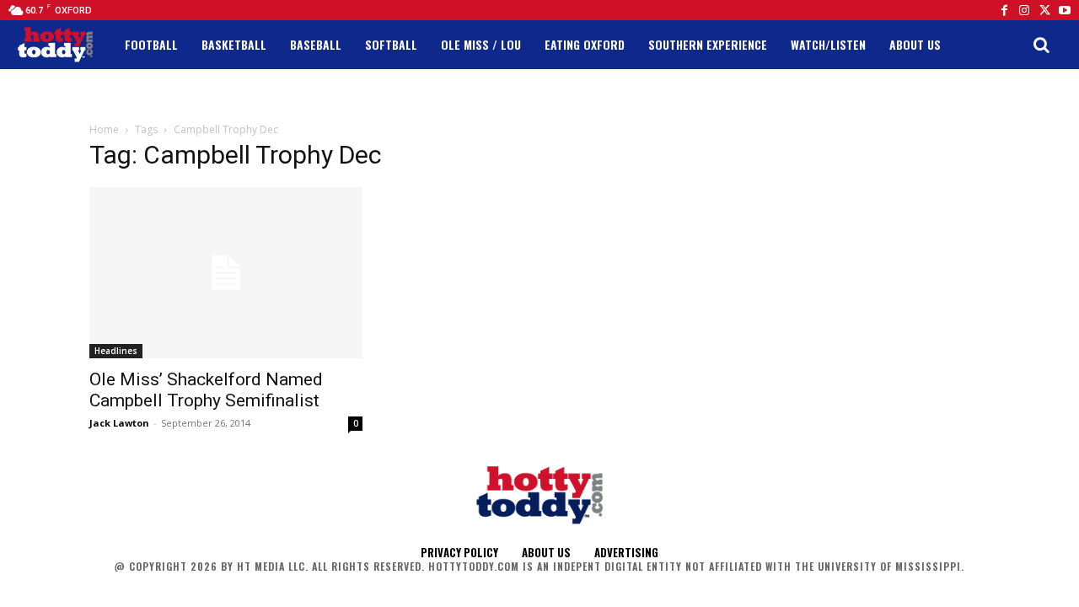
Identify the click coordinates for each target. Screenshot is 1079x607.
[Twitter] (1044, 10)
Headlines (115, 351)
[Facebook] (1004, 10)
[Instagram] (1024, 10)
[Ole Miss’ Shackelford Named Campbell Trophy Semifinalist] (225, 272)
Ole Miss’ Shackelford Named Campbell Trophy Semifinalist (206, 390)
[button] (1041, 44)
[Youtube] (1065, 10)
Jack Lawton (119, 422)
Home (104, 129)
